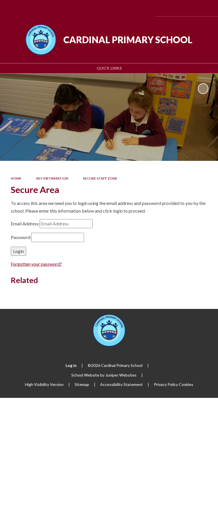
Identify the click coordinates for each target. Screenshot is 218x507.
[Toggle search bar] (190, 8)
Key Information (52, 178)
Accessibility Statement (121, 384)
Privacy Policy (166, 384)
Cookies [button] (186, 384)
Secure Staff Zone (100, 178)
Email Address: (25, 223)
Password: (21, 237)
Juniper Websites (121, 375)
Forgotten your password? (36, 264)
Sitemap (82, 384)
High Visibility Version (44, 384)
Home (16, 178)
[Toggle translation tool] (176, 8)
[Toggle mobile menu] (206, 8)
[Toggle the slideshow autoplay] (203, 88)
